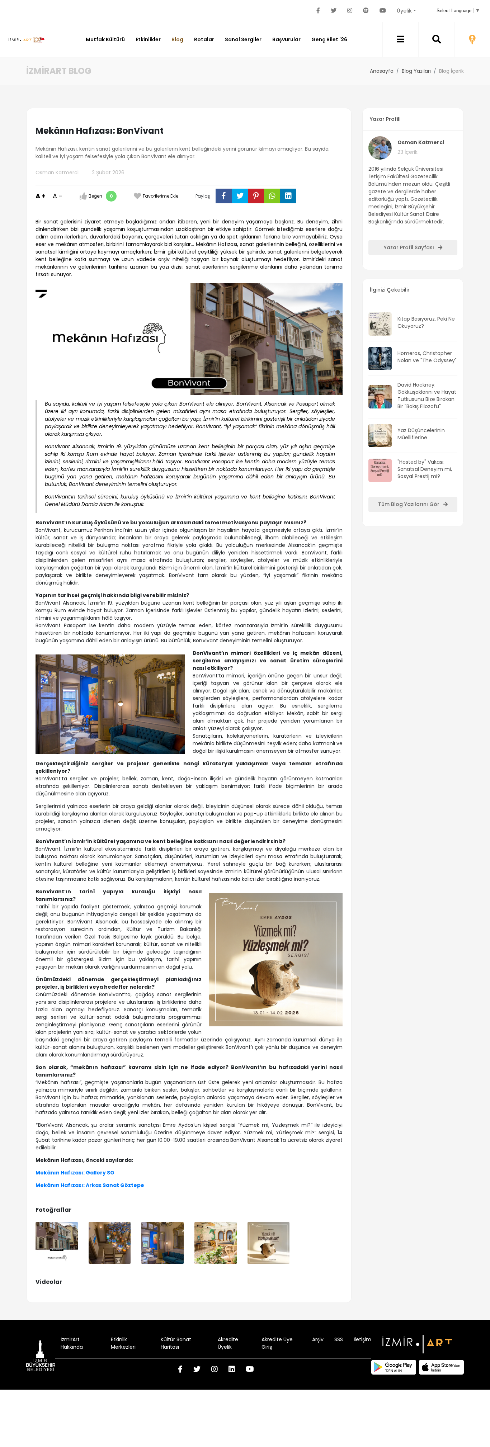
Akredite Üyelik (228, 1343)
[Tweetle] (240, 196)
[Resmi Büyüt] (57, 1243)
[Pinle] (256, 196)
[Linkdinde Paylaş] (288, 196)
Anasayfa (382, 71)
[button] (400, 39)
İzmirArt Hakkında (72, 1343)
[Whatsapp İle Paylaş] (272, 196)
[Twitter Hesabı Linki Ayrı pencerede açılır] (333, 10)
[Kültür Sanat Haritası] (472, 39)
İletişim (362, 1339)
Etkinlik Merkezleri (123, 1343)
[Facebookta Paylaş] (224, 196)
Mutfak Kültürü (105, 39)
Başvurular (286, 39)
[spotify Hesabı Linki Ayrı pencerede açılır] (366, 10)
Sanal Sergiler (243, 39)
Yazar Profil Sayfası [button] (409, 247)
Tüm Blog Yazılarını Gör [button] (409, 504)
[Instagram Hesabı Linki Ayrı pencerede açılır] (349, 10)
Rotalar (204, 39)
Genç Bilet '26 (329, 39)
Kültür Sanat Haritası (176, 1343)
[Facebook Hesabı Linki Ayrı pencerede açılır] (318, 10)
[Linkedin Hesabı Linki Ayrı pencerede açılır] (231, 1369)
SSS (338, 1339)
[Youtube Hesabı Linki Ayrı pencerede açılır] (383, 10)
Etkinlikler (148, 39)
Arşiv (318, 1339)
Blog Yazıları (416, 71)
